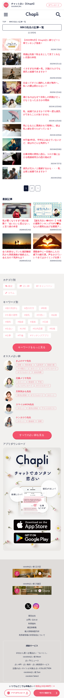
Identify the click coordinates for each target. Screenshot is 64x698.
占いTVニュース (32, 661)
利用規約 (32, 624)
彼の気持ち (12, 308)
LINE (23, 328)
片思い (41, 315)
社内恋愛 (38, 328)
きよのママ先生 (23, 361)
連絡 (33, 322)
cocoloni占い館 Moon (32, 657)
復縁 (21, 322)
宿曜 (19, 365)
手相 (40, 382)
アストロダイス (48, 408)
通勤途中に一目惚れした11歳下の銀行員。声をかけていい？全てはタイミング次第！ (47, 254)
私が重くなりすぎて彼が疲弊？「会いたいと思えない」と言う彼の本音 (16, 223)
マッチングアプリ (40, 335)
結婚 (55, 315)
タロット (34, 369)
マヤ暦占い (22, 369)
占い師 (26, 286)
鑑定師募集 (32, 627)
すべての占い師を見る (31, 435)
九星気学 (39, 365)
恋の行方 (29, 308)
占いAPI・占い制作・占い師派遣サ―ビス (32, 664)
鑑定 (10, 286)
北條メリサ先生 (23, 378)
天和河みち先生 (23, 391)
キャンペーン (45, 286)
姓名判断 (38, 372)
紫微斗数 (51, 365)
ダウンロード (53, 5)
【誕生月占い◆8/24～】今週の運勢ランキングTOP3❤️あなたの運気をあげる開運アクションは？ (47, 223)
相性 (9, 322)
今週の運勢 (12, 315)
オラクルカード (23, 372)
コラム (11, 293)
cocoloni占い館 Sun (32, 672)
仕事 (9, 335)
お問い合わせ (32, 620)
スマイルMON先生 (25, 404)
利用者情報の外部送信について (32, 635)
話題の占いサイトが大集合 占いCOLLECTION (32, 668)
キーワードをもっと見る (31, 347)
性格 (53, 328)
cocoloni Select (32, 676)
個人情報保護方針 (32, 631)
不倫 (21, 335)
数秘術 (31, 382)
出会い (10, 328)
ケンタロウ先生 (23, 417)
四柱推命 (28, 365)
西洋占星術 (22, 395)
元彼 (46, 322)
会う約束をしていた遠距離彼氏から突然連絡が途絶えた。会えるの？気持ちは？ (16, 254)
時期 (44, 308)
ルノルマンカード (49, 369)
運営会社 (32, 616)
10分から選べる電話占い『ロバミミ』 (32, 653)
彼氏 (27, 315)
